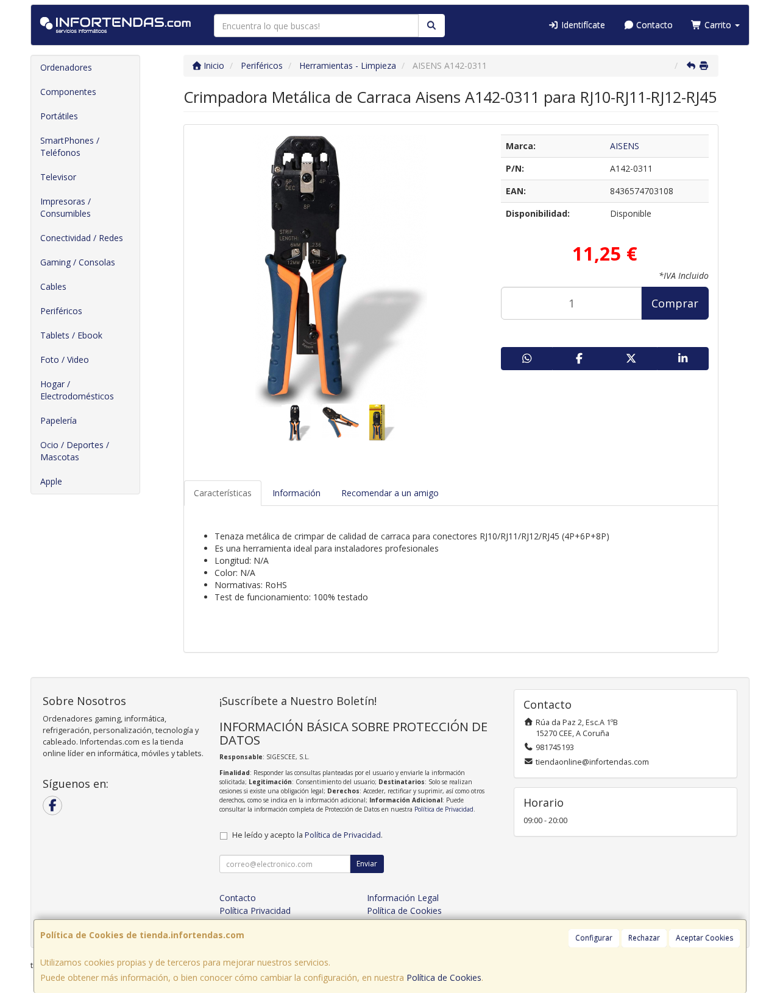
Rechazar (644, 938)
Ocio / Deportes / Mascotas (74, 451)
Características (223, 493)
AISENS (624, 146)
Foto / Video (64, 359)
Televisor (58, 177)
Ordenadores (66, 67)
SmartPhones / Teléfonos (69, 146)
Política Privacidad (255, 910)
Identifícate (582, 24)
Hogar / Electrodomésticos (77, 390)
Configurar (593, 938)
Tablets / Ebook (71, 335)
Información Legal (403, 898)
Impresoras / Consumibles (65, 207)
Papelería (58, 420)
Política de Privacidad (443, 809)
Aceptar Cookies (704, 938)
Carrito (718, 24)
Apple (51, 481)
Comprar (674, 303)
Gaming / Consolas (77, 262)
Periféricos (61, 311)
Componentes (68, 91)
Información (296, 493)
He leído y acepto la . (307, 835)
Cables (53, 286)
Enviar (366, 863)
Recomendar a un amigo (390, 493)
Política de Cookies (443, 977)
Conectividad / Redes (81, 238)
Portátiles (59, 116)
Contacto (653, 24)
